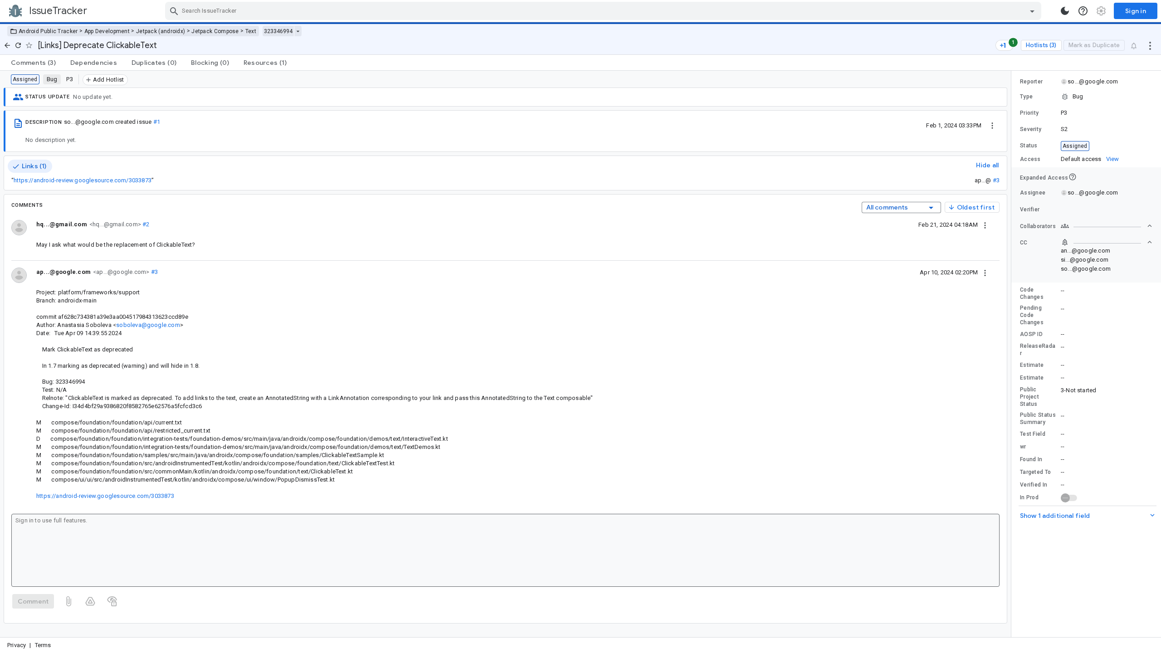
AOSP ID (1031, 334)
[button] (1086, 96)
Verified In (1033, 485)
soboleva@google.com (148, 325)
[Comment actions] (985, 224)
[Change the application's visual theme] (1065, 11)
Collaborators (1038, 226)
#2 (145, 224)
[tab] (33, 62)
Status (1029, 145)
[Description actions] (992, 125)
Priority (1029, 113)
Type (1026, 96)
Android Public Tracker (48, 31)
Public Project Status (1029, 396)
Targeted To (1035, 472)
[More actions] (1150, 45)
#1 (156, 121)
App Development (107, 31)
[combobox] (604, 10)
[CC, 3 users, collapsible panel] (1106, 242)
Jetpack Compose (215, 31)
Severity (1030, 129)
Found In (1031, 459)
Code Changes (1032, 293)
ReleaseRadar (1037, 349)
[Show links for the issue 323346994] (298, 31)
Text (250, 31)
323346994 (278, 31)
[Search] (174, 10)
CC (1024, 242)
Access (1030, 159)
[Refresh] (18, 45)
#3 (996, 180)
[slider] (1013, 354)
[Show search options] (1032, 10)
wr (1023, 446)
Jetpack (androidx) (160, 31)
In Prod (1029, 497)
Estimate (1032, 365)
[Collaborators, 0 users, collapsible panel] (1106, 226)
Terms (43, 645)
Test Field (1032, 434)
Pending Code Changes (1032, 315)
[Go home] (7, 45)
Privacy (16, 645)
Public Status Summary (1038, 418)
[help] (1083, 11)
